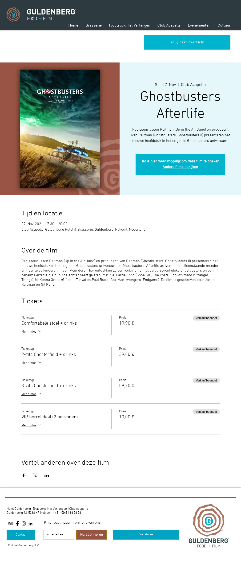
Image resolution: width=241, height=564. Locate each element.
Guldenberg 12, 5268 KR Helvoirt (29, 513)
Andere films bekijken (180, 167)
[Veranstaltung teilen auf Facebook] (23, 475)
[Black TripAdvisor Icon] (10, 523)
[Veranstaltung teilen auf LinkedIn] (46, 475)
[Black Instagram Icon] (24, 523)
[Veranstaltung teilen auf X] (35, 475)
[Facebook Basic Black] (17, 523)
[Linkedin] (30, 523)
